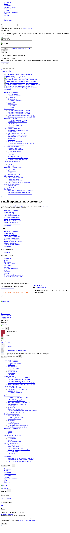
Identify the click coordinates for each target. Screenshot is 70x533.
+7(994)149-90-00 (17, 28)
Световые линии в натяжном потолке (20, 194)
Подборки (7, 89)
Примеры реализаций (11, 12)
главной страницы (17, 206)
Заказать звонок (27, 28)
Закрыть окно (5, 62)
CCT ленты (11, 97)
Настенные (11, 169)
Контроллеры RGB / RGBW (16, 133)
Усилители (11, 140)
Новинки (7, 252)
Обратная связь (5, 314)
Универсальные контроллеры (17, 136)
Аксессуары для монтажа (30, 88)
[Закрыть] (7, 328)
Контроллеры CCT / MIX (16, 131)
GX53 (10, 164)
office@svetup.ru (6, 28)
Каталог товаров (6, 70)
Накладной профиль (14, 148)
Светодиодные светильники (32, 84)
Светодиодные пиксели (15, 177)
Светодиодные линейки (15, 181)
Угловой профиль (13, 156)
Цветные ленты (13, 94)
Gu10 (9, 163)
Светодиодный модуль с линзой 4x (19, 182)
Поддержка (7, 5)
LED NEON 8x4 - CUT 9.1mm (17, 120)
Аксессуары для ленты (15, 100)
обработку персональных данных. (22, 48)
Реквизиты (7, 271)
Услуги (6, 10)
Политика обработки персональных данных (14, 292)
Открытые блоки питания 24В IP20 (19, 112)
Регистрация (8, 20)
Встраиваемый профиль (15, 149)
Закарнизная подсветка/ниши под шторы (21, 190)
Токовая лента (12, 99)
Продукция (7, 2)
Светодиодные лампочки (30, 83)
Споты (10, 172)
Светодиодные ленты (26, 74)
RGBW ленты (12, 104)
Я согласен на (18, 48)
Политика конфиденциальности (14, 275)
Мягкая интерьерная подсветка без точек (20, 192)
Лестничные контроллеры (16, 145)
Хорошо (3, 523)
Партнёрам (7, 9)
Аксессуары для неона (15, 125)
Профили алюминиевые (28, 81)
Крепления (11, 153)
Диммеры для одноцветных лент (18, 130)
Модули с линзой (13, 179)
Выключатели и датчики (15, 141)
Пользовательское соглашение (13, 276)
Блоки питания (20, 76)
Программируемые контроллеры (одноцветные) (23, 143)
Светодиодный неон (25, 78)
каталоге (45, 206)
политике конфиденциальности (28, 520)
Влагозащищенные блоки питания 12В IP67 (21, 115)
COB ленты (11, 105)
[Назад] (4, 357)
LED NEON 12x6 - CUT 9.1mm (17, 122)
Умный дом (11, 138)
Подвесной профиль (14, 151)
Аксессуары (11, 154)
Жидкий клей (12, 185)
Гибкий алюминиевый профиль (18, 158)
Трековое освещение (14, 174)
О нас (6, 4)
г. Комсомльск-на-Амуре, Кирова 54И (18, 350)
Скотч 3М (11, 187)
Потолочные (12, 171)
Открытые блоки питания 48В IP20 (19, 113)
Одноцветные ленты (14, 96)
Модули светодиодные (27, 86)
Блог (5, 13)
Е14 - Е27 (11, 166)
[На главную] (4, 326)
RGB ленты (11, 102)
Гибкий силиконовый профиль (17, 159)
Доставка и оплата (10, 7)
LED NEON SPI (13, 123)
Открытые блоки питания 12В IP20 (19, 110)
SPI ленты (11, 107)
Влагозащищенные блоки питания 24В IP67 (21, 117)
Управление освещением (29, 79)
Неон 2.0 (10, 127)
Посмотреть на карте (7, 288)
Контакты (7, 15)
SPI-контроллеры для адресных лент (19, 135)
